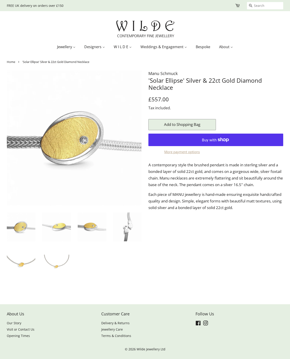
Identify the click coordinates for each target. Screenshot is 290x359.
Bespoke (203, 46)
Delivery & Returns (115, 323)
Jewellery (65, 46)
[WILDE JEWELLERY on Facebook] (198, 324)
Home (11, 62)
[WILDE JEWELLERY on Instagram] (205, 324)
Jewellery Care (112, 329)
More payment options (182, 152)
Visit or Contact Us (20, 329)
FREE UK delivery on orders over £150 (35, 5)
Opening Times (18, 336)
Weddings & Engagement (162, 46)
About (224, 46)
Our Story (14, 323)
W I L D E (121, 46)
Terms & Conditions (116, 336)
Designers (93, 46)
